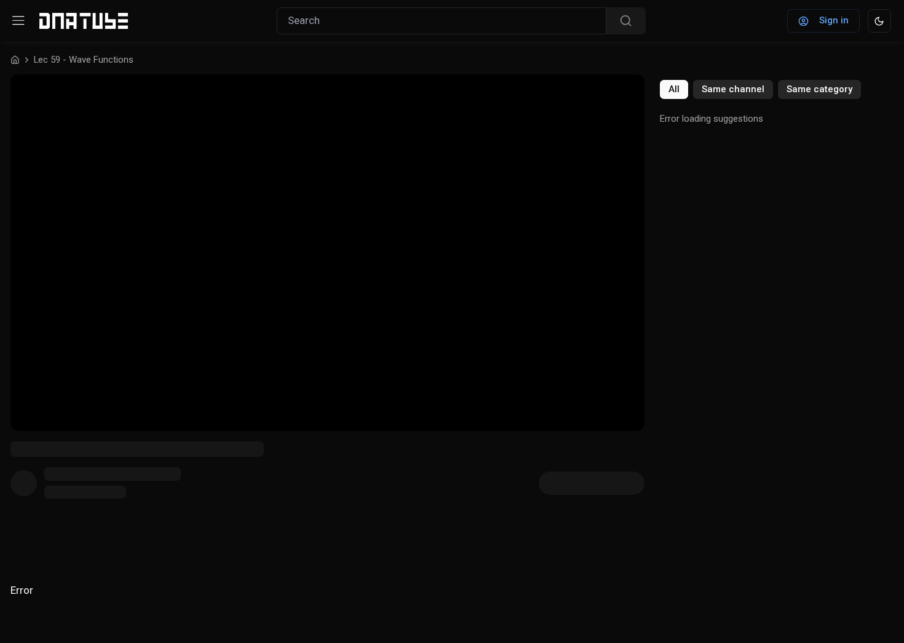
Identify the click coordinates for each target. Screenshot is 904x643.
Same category (819, 89)
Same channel (733, 89)
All (674, 89)
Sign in (834, 20)
